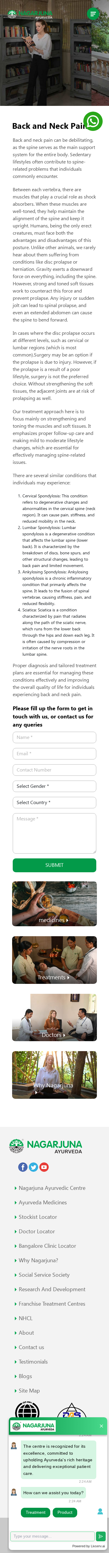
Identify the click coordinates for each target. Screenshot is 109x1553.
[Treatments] (54, 959)
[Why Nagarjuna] (54, 1074)
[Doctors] (54, 1016)
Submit (54, 865)
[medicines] (54, 903)
